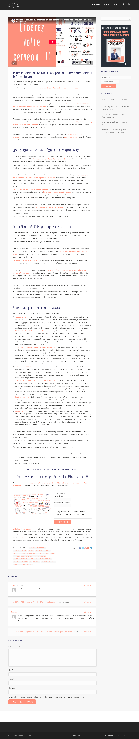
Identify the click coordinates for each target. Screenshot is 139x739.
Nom (10, 670)
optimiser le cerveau (21, 561)
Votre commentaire (15, 647)
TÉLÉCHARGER (106, 4)
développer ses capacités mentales (25, 553)
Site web (11, 688)
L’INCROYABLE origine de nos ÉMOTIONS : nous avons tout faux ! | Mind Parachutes (43, 631)
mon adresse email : (62, 503)
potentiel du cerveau (48, 561)
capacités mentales (20, 550)
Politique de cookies (95, 735)
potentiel (36, 561)
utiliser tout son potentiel (23, 564)
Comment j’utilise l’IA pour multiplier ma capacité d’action (115, 108)
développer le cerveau (42, 550)
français (17, 556)
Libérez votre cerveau (21, 559)
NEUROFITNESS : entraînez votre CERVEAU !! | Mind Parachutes (35, 602)
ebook (52, 553)
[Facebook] (121, 4)
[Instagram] (123, 4)
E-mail (11, 679)
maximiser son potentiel (43, 559)
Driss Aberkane (44, 553)
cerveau (31, 550)
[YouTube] (129, 4)
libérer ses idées (40, 556)
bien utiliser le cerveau (37, 547)
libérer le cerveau (27, 556)
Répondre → (88, 585)
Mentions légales (79, 735)
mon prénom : (59, 496)
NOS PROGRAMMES (95, 4)
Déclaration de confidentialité (116, 735)
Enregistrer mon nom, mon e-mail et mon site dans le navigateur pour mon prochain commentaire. (47, 697)
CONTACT (115, 4)
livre (31, 559)
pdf (30, 561)
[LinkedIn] (126, 4)
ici (23, 537)
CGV (69, 735)
